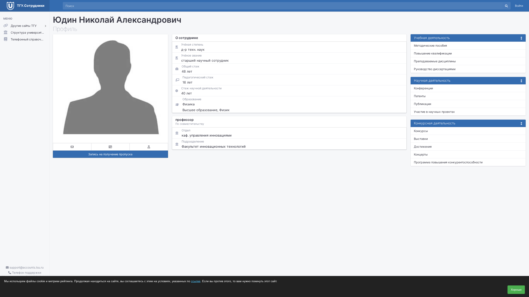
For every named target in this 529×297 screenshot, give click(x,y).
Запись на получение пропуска (110, 154)
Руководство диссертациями (434, 69)
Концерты (421, 154)
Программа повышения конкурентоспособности (448, 162)
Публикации (422, 104)
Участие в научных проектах (434, 111)
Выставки (421, 138)
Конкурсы (421, 131)
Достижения (423, 146)
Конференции (423, 88)
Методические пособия (430, 45)
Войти (519, 5)
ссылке (195, 281)
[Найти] (506, 5)
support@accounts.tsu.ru (26, 267)
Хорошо (516, 289)
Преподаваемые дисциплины (435, 61)
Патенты (420, 96)
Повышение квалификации (433, 53)
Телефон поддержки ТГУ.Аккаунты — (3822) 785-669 (24, 275)
